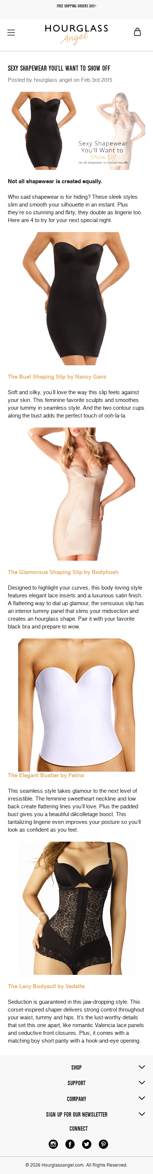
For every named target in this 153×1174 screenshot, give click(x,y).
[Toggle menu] (11, 32)
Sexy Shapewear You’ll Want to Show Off (59, 68)
